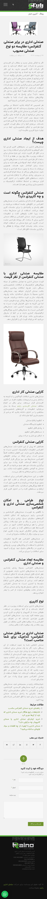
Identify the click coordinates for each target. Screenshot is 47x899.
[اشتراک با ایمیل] (7, 744)
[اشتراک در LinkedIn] (20, 744)
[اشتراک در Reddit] (13, 744)
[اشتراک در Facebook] (40, 744)
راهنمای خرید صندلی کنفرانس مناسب (24, 708)
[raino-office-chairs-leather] (23, 28)
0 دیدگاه (20, 56)
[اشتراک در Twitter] (33, 744)
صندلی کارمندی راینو (26, 406)
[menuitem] (12, 4)
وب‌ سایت (12, 795)
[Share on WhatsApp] (27, 744)
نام (14, 780)
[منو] (6, 4)
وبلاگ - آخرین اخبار (35, 14)
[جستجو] (13, 4)
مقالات (12, 56)
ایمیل (13, 788)
